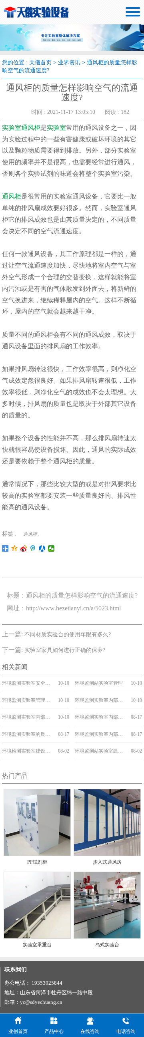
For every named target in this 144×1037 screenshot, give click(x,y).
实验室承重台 (37, 945)
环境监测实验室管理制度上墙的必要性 (27, 700)
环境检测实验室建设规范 (27, 751)
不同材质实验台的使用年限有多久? (67, 635)
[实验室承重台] (37, 905)
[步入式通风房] (107, 822)
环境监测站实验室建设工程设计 (100, 751)
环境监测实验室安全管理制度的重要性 (27, 683)
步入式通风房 (107, 862)
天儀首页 (40, 63)
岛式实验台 (107, 945)
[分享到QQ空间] (14, 548)
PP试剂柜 (37, 862)
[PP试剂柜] (37, 822)
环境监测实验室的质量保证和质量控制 (27, 734)
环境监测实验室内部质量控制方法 (100, 717)
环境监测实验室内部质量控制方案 (27, 717)
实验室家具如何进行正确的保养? (64, 650)
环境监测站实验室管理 (99, 683)
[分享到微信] (51, 548)
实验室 (56, 127)
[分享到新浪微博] (23, 548)
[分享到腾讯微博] (33, 548)
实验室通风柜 (21, 127)
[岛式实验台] (107, 905)
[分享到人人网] (42, 548)
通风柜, (31, 534)
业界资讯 (69, 63)
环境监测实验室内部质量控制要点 (100, 734)
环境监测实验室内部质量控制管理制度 (100, 700)
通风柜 (11, 196)
